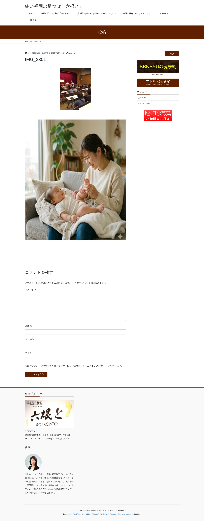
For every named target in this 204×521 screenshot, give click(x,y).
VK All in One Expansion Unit (110, 514)
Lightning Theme (91, 514)
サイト (28, 352)
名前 (28, 326)
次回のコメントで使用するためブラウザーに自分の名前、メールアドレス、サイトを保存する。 (72, 366)
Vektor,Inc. (128, 514)
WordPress (77, 514)
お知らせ (142, 97)
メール (29, 339)
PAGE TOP (196, 502)
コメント (31, 289)
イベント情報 (144, 103)
